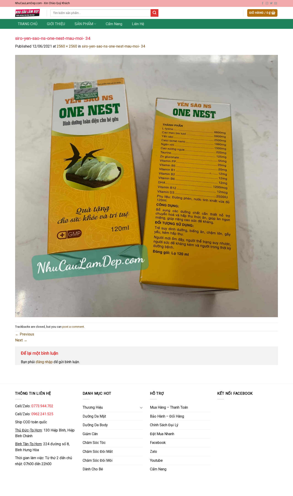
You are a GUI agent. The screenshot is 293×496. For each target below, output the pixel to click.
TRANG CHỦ (27, 24)
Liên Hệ (138, 24)
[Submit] (154, 13)
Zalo (153, 451)
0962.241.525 (42, 414)
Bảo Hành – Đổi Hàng (167, 416)
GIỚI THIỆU (56, 24)
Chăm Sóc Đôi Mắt (98, 451)
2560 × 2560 (67, 46)
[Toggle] (141, 407)
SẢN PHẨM (84, 24)
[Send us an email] (275, 3)
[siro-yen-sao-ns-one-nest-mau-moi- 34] (146, 186)
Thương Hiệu (93, 407)
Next (21, 340)
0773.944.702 (42, 406)
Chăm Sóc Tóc (94, 442)
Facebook (158, 442)
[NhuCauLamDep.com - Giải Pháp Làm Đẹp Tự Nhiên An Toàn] (27, 13)
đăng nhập (44, 362)
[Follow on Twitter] (271, 3)
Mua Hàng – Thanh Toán (169, 407)
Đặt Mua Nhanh (162, 434)
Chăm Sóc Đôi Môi (97, 460)
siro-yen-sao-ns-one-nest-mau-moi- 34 (113, 46)
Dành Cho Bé (93, 469)
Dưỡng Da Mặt (94, 416)
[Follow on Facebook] (262, 3)
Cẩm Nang (114, 24)
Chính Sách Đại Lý (164, 425)
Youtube (156, 460)
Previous (24, 334)
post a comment (73, 326)
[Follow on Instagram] (267, 3)
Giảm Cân (90, 434)
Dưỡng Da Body (95, 425)
